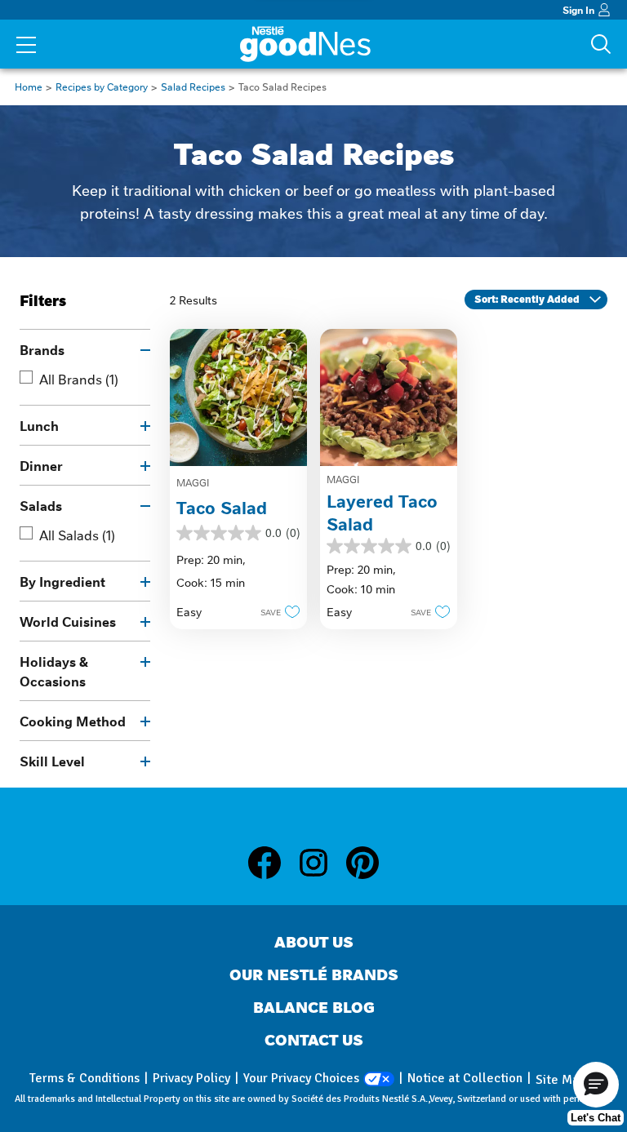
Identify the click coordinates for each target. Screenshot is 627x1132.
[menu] (26, 46)
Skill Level (52, 761)
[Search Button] (601, 44)
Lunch (39, 425)
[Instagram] (321, 862)
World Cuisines (68, 621)
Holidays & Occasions (54, 671)
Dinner (41, 465)
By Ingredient (62, 581)
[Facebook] (272, 862)
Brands (42, 349)
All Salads (77, 535)
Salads (41, 505)
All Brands (78, 379)
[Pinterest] (362, 862)
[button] (275, 611)
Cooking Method (73, 721)
